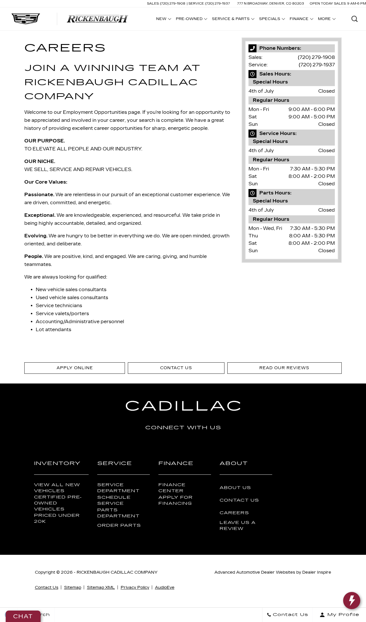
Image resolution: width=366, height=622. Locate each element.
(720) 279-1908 (316, 57)
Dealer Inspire (316, 572)
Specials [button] (269, 20)
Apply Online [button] (75, 367)
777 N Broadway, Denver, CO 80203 (270, 3)
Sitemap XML (101, 587)
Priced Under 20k (57, 518)
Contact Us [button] (176, 367)
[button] (354, 18)
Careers (234, 513)
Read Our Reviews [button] (284, 367)
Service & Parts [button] (231, 20)
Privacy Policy (135, 587)
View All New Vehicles (57, 488)
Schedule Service (114, 500)
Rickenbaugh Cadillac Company (117, 572)
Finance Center (172, 488)
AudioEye (164, 587)
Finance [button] (299, 20)
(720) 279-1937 (317, 64)
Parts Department (118, 513)
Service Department (118, 488)
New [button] (163, 20)
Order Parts (119, 525)
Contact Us (239, 500)
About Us (235, 488)
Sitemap (72, 587)
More (324, 20)
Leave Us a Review (238, 525)
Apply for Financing (175, 500)
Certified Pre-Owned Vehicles (58, 503)
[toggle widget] (351, 600)
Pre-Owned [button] (189, 20)
